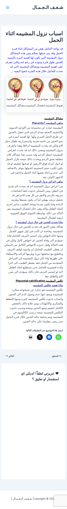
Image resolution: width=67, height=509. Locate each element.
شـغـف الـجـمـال (47, 7)
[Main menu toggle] (8, 7)
